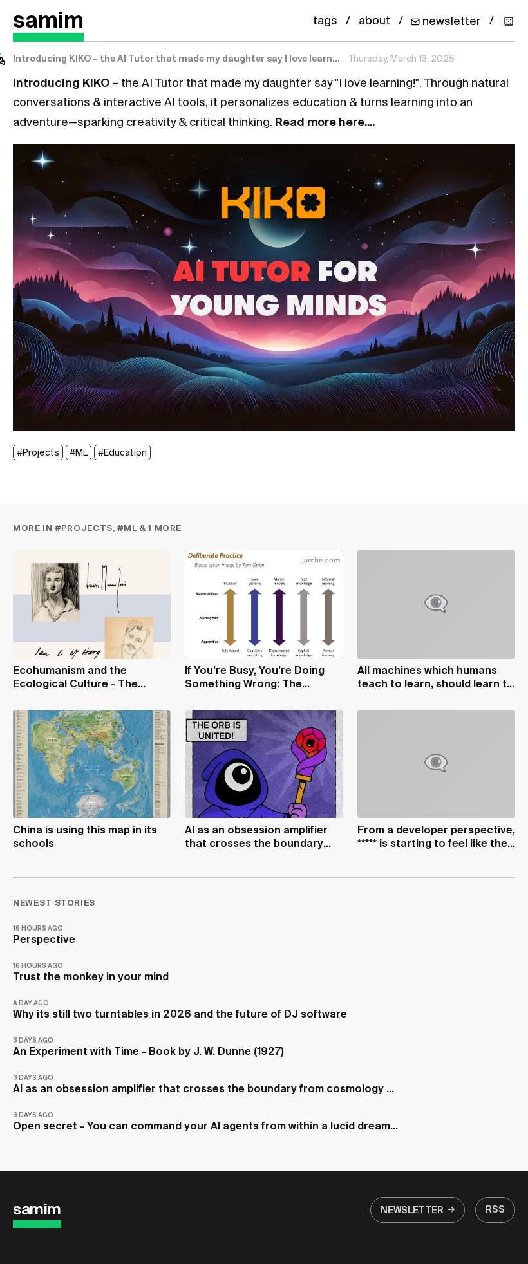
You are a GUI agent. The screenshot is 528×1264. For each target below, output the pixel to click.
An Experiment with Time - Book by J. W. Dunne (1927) (148, 1047)
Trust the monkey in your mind (91, 973)
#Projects (38, 453)
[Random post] (508, 21)
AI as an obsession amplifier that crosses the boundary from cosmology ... (203, 1085)
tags (325, 21)
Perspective (44, 935)
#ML (79, 453)
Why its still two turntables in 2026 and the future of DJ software (180, 1010)
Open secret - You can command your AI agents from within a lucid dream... (205, 1122)
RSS (495, 1209)
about (374, 21)
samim (48, 21)
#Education (122, 453)
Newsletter (412, 1210)
